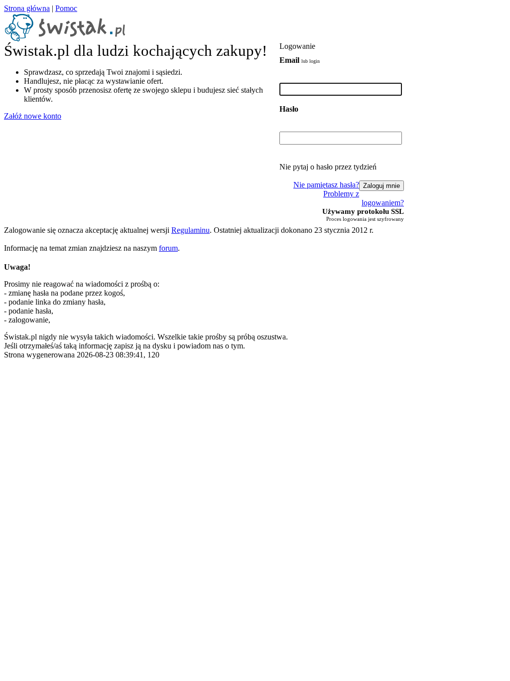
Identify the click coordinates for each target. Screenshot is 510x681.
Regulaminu (190, 230)
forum (168, 248)
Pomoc (66, 8)
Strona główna (27, 8)
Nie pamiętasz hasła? (326, 184)
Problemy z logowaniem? (363, 198)
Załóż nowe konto (32, 116)
